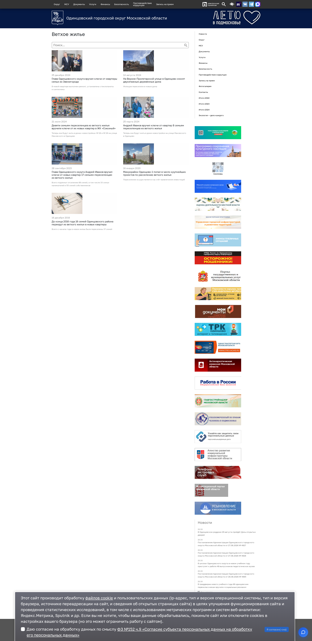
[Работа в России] (218, 383)
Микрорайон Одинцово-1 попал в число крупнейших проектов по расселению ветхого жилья (154, 173)
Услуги (92, 4)
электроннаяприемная (213, 4)
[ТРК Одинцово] (218, 329)
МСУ (66, 4)
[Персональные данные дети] (218, 436)
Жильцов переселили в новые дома (140, 86)
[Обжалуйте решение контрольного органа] (218, 186)
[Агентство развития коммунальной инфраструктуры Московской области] (218, 454)
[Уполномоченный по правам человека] (218, 418)
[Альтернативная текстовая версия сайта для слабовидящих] (232, 4)
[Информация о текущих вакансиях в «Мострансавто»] (218, 293)
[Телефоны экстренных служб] (218, 472)
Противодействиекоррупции (142, 4)
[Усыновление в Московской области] (218, 508)
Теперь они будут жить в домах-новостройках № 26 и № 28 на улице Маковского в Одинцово (84, 134)
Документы (79, 4)
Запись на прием (165, 4)
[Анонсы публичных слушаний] (218, 239)
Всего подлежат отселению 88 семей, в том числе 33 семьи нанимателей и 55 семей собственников (80, 184)
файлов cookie (99, 597)
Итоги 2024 (204, 109)
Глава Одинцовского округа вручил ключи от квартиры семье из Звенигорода (84, 80)
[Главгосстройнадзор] (218, 400)
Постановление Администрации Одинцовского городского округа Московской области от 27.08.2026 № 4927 (226, 544)
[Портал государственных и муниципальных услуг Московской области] (218, 275)
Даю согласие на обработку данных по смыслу (139, 632)
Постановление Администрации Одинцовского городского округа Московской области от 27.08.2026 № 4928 (226, 554)
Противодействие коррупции (213, 74)
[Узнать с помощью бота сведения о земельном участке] (218, 132)
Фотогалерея (205, 86)
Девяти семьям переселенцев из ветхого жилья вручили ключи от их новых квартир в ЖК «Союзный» (84, 127)
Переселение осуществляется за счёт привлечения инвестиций (154, 179)
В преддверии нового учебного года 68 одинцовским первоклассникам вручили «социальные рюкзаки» (223, 585)
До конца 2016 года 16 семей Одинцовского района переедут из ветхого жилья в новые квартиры (82, 223)
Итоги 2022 (204, 98)
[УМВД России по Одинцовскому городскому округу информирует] (218, 257)
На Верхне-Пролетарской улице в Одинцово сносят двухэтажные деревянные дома (154, 80)
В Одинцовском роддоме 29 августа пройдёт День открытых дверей (227, 533)
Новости (203, 34)
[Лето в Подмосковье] (218, 18)
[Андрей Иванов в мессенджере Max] (257, 4)
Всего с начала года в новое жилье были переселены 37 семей (82, 229)
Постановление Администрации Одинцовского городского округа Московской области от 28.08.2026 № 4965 (226, 575)
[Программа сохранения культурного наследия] (218, 150)
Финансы (105, 4)
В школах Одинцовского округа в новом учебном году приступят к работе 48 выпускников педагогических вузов (226, 565)
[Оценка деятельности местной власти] (218, 204)
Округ (57, 4)
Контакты (203, 92)
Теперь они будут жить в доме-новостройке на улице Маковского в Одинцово (154, 134)
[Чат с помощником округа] (303, 632)
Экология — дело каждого (211, 115)
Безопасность (121, 4)
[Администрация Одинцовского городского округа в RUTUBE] (238, 4)
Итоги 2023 (204, 104)
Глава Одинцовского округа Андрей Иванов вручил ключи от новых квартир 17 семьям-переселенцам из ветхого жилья (82, 174)
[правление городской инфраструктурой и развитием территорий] (218, 222)
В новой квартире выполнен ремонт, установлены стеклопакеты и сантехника (83, 88)
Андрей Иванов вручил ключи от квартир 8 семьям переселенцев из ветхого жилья (153, 127)
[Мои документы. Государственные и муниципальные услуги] (218, 311)
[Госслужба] (218, 168)
